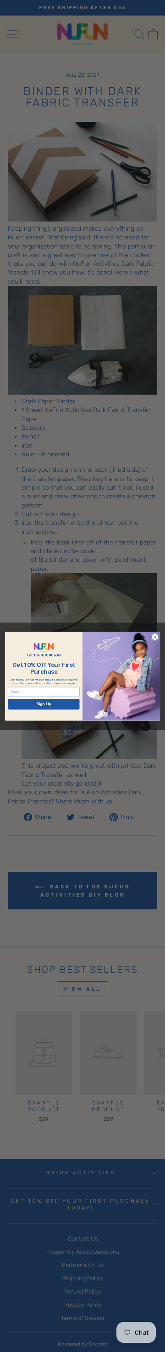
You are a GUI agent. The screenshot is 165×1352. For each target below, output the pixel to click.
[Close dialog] (155, 636)
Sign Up (43, 704)
